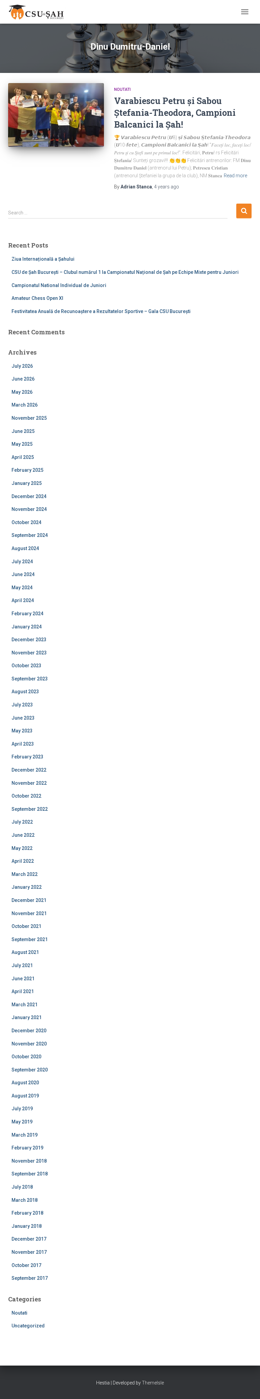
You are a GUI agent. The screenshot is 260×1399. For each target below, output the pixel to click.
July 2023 (22, 704)
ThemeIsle (153, 1382)
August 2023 (25, 691)
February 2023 (27, 756)
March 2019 (25, 1135)
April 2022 (23, 861)
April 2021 (23, 991)
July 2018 (22, 1187)
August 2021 (25, 952)
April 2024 (23, 600)
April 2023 (23, 744)
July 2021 (22, 965)
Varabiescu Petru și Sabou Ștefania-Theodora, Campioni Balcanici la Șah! (175, 112)
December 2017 (29, 1239)
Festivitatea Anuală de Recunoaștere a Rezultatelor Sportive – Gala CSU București (101, 311)
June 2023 (23, 718)
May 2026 (22, 392)
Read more (235, 175)
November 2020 (29, 1043)
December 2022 (29, 770)
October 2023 (26, 665)
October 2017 (26, 1265)
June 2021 (23, 978)
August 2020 (25, 1082)
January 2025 (27, 483)
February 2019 (27, 1147)
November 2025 (29, 418)
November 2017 (29, 1252)
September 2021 (30, 939)
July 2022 (22, 822)
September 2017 (30, 1278)
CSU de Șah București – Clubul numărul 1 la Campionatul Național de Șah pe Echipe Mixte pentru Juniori (125, 272)
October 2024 (26, 522)
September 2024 (30, 535)
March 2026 (25, 405)
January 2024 (27, 626)
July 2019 (22, 1108)
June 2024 (23, 574)
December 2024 (29, 496)
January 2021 (27, 1017)
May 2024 (22, 587)
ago (166, 186)
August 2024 (25, 548)
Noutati (122, 89)
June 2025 (23, 431)
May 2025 (22, 444)
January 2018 (27, 1226)
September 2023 (30, 678)
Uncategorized (28, 1325)
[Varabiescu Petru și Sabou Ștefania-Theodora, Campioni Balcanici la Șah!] (56, 115)
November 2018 (29, 1161)
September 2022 (30, 809)
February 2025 (27, 470)
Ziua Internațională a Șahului (43, 259)
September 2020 (30, 1069)
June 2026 (23, 379)
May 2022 (22, 848)
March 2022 (25, 874)
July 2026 (22, 366)
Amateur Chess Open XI (37, 298)
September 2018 (30, 1173)
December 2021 (29, 900)
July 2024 (22, 561)
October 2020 (26, 1056)
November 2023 (29, 652)
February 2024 (27, 613)
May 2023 (22, 730)
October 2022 (26, 796)
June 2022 (23, 835)
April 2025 (23, 457)
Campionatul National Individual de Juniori (59, 285)
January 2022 (27, 887)
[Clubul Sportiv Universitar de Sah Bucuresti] (39, 11)
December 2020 (29, 1030)
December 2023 (29, 639)
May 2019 (22, 1121)
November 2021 (29, 913)
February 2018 (27, 1213)
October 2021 (26, 926)
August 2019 (25, 1095)
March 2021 (25, 1004)
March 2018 (25, 1200)
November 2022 (29, 783)
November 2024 (29, 509)
